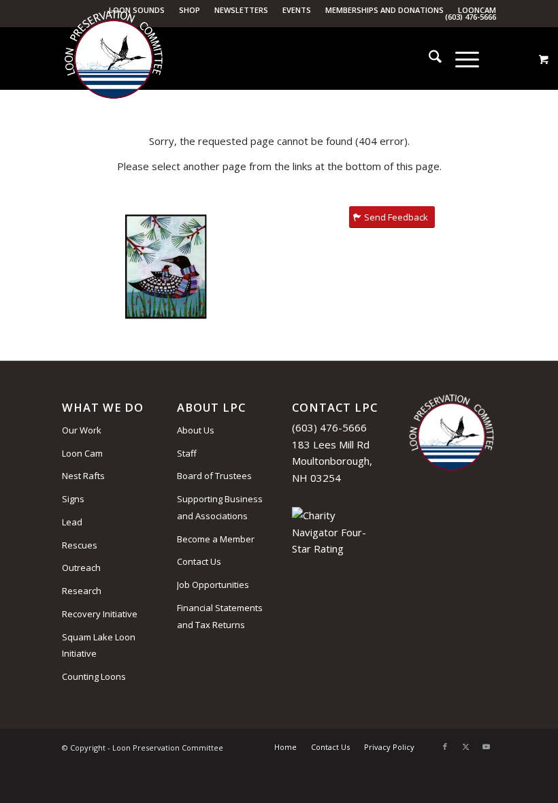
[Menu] (460, 58)
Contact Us (199, 561)
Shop (189, 10)
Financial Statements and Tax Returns (220, 616)
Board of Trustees (214, 476)
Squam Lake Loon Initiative (98, 645)
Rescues (79, 545)
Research (81, 591)
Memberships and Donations (384, 10)
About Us (195, 430)
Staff (187, 453)
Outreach (81, 567)
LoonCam (477, 10)
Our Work (81, 430)
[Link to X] (465, 746)
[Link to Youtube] (486, 746)
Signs (73, 499)
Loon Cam (82, 453)
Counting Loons (94, 676)
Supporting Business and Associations (220, 507)
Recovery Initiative (99, 614)
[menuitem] (190, 10)
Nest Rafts (83, 476)
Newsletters (241, 10)
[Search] (428, 58)
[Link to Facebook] (445, 746)
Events (296, 10)
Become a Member (216, 539)
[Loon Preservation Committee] (113, 59)
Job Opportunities (213, 584)
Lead (72, 522)
